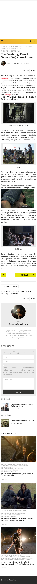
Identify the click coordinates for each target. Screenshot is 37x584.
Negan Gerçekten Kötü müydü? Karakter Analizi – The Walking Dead (17, 563)
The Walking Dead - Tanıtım (22, 420)
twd (20, 470)
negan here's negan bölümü (10, 556)
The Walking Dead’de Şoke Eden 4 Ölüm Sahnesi (17, 475)
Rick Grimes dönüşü (19, 510)
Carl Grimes (5, 465)
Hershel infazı (23, 465)
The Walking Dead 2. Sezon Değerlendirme (21, 405)
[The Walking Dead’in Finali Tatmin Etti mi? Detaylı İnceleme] (18, 496)
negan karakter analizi (8, 558)
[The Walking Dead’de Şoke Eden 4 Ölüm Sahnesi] (18, 449)
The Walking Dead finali (21, 512)
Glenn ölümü (14, 465)
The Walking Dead (10, 286)
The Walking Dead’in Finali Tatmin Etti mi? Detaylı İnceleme (17, 519)
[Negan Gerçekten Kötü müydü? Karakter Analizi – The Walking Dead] (18, 540)
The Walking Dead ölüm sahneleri (12, 468)
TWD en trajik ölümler (8, 471)
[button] (2, 41)
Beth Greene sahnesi (20, 464)
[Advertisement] (18, 19)
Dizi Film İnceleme (11, 51)
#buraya (8, 95)
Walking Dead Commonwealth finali (13, 513)
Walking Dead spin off (8, 516)
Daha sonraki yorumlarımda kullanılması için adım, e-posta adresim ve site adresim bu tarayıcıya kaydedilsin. (18, 371)
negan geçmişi (17, 555)
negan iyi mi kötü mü (26, 556)
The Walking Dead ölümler (9, 470)
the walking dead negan (22, 559)
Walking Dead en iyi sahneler (10, 514)
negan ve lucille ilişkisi (25, 558)
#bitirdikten (5, 78)
